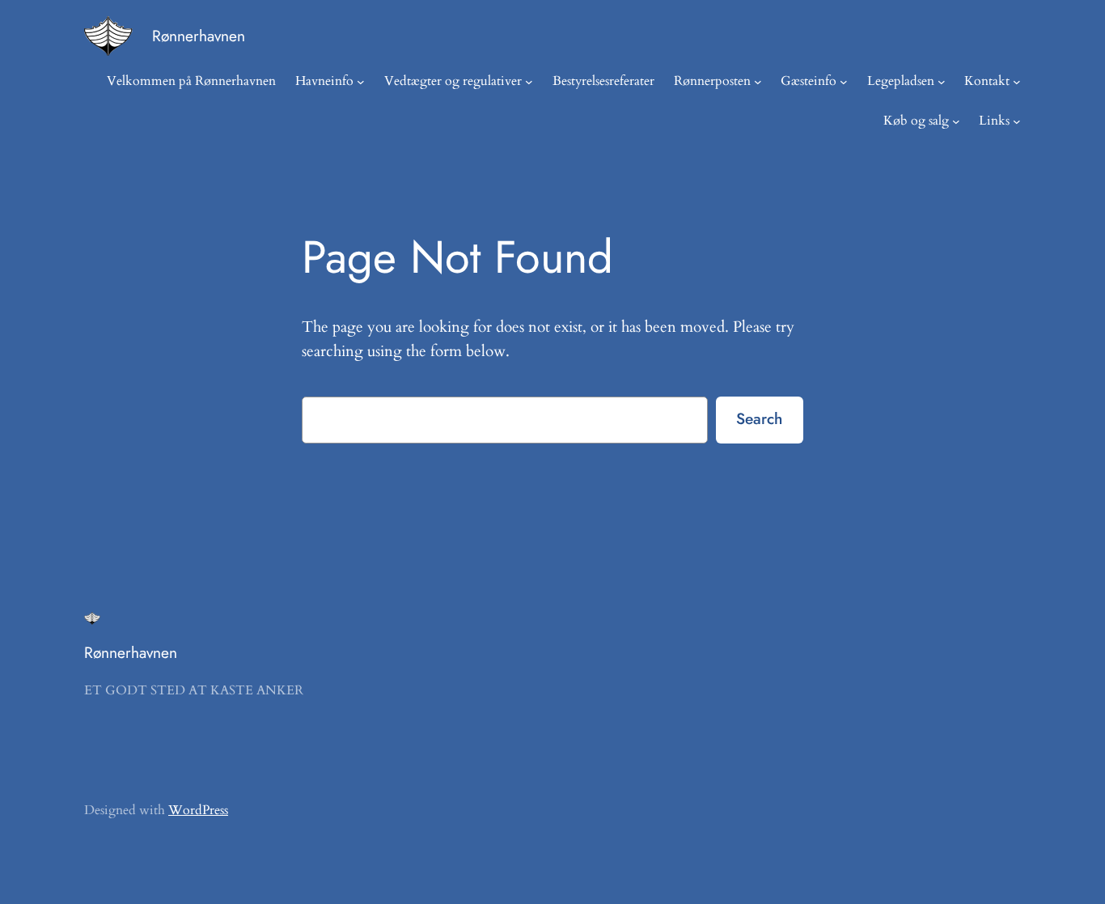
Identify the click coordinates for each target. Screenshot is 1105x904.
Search (759, 418)
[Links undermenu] (1017, 121)
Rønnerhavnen (198, 35)
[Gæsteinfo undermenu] (844, 82)
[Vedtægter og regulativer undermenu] (529, 82)
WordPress (198, 810)
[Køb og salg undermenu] (956, 121)
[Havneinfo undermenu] (361, 82)
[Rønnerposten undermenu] (758, 82)
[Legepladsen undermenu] (942, 82)
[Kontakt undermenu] (1017, 82)
